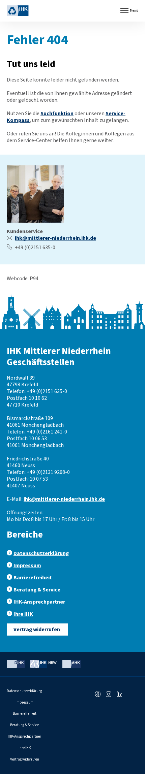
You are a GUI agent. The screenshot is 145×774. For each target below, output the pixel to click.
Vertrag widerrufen (36, 629)
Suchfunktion (57, 113)
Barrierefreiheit (32, 577)
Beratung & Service (36, 589)
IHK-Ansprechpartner (39, 602)
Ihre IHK (23, 614)
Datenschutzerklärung (41, 553)
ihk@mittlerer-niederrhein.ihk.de (55, 238)
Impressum (27, 565)
